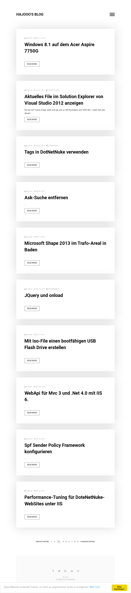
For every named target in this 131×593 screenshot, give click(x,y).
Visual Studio (53, 90)
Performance (53, 289)
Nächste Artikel (42, 542)
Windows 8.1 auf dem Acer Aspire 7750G (59, 48)
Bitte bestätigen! (119, 587)
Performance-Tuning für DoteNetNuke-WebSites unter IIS (64, 500)
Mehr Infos (95, 586)
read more (32, 64)
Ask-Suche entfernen (46, 197)
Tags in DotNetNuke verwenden (56, 152)
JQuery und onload (43, 295)
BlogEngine (70, 579)
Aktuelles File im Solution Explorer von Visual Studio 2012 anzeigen (63, 100)
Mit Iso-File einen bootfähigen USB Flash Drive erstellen (60, 344)
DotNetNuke (53, 146)
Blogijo (29, 38)
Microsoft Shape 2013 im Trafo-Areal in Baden (65, 246)
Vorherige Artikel (87, 542)
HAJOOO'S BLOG (29, 14)
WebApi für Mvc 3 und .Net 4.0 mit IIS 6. (63, 396)
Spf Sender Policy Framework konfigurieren (54, 448)
